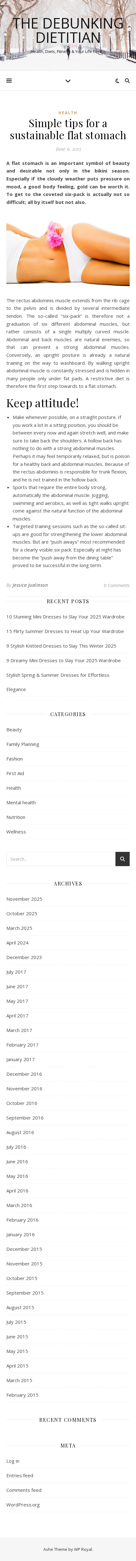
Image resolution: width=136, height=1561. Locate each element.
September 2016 (25, 1117)
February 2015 (22, 1395)
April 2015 (17, 1365)
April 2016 (17, 1190)
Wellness (16, 831)
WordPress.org (23, 1504)
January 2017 (20, 1059)
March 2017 (19, 1030)
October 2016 (21, 1103)
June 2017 (17, 986)
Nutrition (15, 817)
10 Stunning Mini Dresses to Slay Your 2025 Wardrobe (65, 616)
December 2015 (24, 1249)
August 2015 (20, 1307)
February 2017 (22, 1045)
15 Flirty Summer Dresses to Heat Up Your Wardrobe (65, 631)
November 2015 (24, 1263)
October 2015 (21, 1278)
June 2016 (17, 1161)
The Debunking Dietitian (68, 30)
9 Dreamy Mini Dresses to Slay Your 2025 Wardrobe (63, 660)
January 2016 (20, 1234)
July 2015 (16, 1322)
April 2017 (17, 1015)
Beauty (14, 729)
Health (68, 112)
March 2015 (19, 1380)
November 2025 (24, 899)
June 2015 (17, 1336)
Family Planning (22, 744)
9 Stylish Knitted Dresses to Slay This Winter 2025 (61, 646)
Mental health (21, 802)
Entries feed (19, 1475)
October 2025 (21, 913)
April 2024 (17, 942)
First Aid (15, 773)
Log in (12, 1461)
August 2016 (20, 1132)
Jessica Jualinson (30, 585)
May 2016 (17, 1176)
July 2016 (16, 1147)
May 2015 (17, 1351)
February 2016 (22, 1220)
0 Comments (117, 585)
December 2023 (24, 957)
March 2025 (19, 928)
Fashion (14, 758)
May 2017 (17, 1001)
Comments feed (23, 1490)
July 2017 (16, 972)
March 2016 (19, 1205)
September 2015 (25, 1293)
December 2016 (24, 1074)
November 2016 (24, 1088)
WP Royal (83, 1549)
